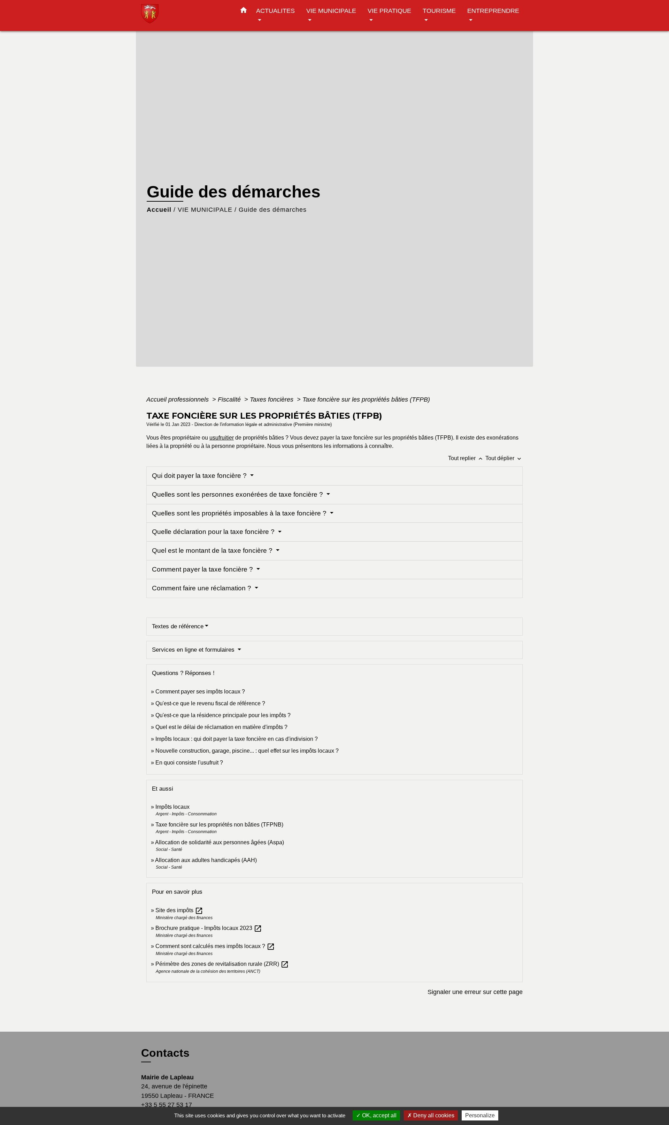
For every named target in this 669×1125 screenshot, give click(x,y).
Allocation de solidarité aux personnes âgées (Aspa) (219, 842)
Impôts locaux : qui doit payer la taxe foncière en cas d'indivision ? (236, 739)
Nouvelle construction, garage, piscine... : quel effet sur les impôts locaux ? (247, 751)
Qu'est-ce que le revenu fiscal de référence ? (210, 703)
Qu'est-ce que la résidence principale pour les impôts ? (223, 715)
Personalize (480, 1115)
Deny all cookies (433, 1115)
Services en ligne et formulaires (194, 649)
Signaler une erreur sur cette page (475, 991)
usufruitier (221, 438)
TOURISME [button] (439, 10)
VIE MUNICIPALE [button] (331, 10)
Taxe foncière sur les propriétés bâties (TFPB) (366, 399)
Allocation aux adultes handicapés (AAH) (206, 860)
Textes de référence (177, 626)
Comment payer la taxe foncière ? (203, 569)
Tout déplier (504, 458)
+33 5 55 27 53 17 (166, 1104)
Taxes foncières (272, 399)
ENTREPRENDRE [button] (493, 10)
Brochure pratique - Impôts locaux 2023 (208, 928)
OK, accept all (379, 1115)
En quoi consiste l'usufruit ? (189, 763)
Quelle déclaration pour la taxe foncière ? (214, 531)
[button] (243, 11)
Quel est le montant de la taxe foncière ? (213, 550)
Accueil (159, 209)
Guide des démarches (273, 209)
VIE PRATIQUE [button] (389, 10)
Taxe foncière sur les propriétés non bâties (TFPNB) (219, 825)
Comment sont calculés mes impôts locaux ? (215, 946)
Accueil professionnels (178, 399)
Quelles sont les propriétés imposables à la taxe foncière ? (240, 513)
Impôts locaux (172, 807)
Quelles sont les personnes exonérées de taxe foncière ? (238, 494)
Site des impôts (179, 910)
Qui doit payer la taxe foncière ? (200, 475)
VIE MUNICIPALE (205, 209)
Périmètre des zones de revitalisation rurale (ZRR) (222, 964)
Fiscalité (230, 399)
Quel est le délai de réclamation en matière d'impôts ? (221, 727)
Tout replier (466, 458)
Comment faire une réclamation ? (202, 588)
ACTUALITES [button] (275, 10)
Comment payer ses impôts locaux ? (200, 692)
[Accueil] (184, 15)
